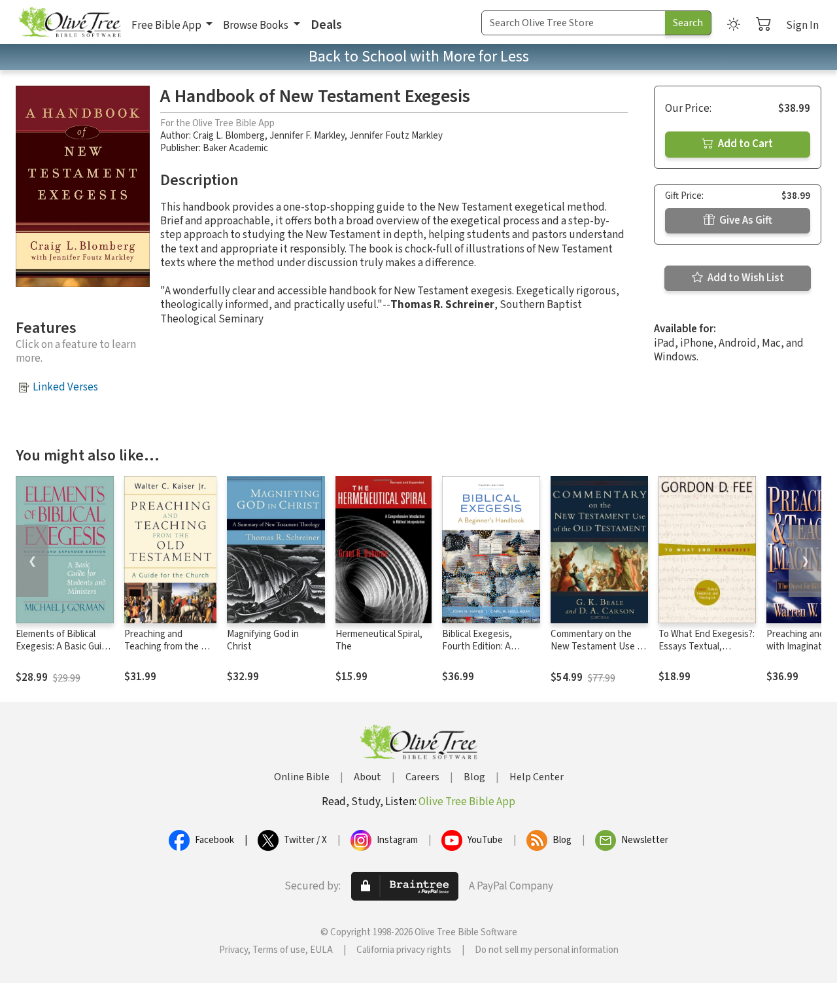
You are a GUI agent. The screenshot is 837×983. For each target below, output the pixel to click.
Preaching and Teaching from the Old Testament (169, 646)
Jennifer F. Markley (307, 136)
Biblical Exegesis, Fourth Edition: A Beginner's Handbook (486, 646)
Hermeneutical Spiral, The (378, 640)
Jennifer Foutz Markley (396, 136)
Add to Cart (744, 144)
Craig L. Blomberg (229, 136)
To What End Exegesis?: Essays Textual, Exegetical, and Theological (706, 652)
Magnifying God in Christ (263, 640)
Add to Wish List (745, 278)
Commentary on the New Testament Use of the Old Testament (598, 646)
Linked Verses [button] (65, 387)
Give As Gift (744, 220)
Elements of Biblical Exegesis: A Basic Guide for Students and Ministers (64, 652)
